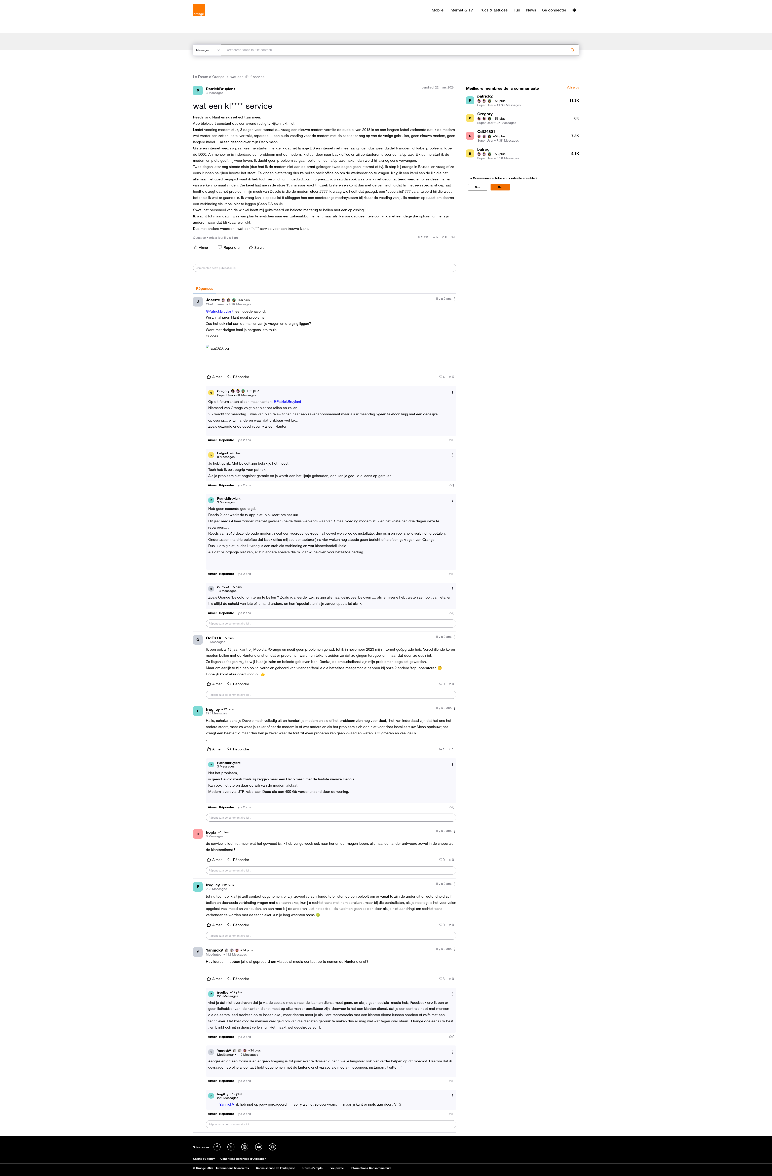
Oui (500, 187)
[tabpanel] (324, 713)
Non (477, 187)
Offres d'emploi (312, 1168)
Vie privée (337, 1168)
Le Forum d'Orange (208, 76)
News (531, 10)
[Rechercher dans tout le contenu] (572, 50)
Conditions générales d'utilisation (243, 1159)
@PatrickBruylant (219, 311)
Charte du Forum (204, 1159)
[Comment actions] (454, 299)
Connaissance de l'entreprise (275, 1168)
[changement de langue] (574, 10)
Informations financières (232, 1168)
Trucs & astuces (493, 10)
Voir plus (573, 87)
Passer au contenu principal (21, 3)
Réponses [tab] (204, 289)
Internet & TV (461, 10)
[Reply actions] (452, 393)
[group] (423, 237)
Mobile (437, 10)
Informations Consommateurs (371, 1168)
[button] (217, 348)
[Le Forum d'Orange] (199, 10)
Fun (517, 10)
